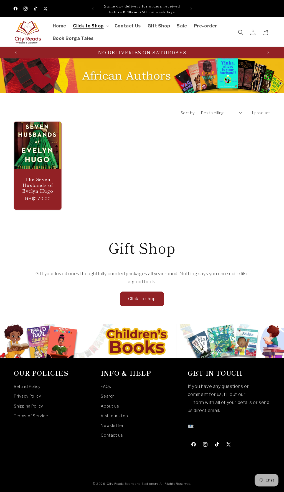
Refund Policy (27, 386)
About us (110, 406)
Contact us (112, 435)
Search (108, 396)
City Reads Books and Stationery (132, 484)
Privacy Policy (27, 396)
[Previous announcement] (93, 8)
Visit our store (115, 415)
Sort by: (188, 112)
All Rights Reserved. (175, 484)
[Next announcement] (191, 8)
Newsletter (112, 425)
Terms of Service (31, 415)
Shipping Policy (28, 406)
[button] (90, 26)
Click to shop (142, 298)
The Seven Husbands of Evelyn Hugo (37, 185)
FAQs (106, 386)
